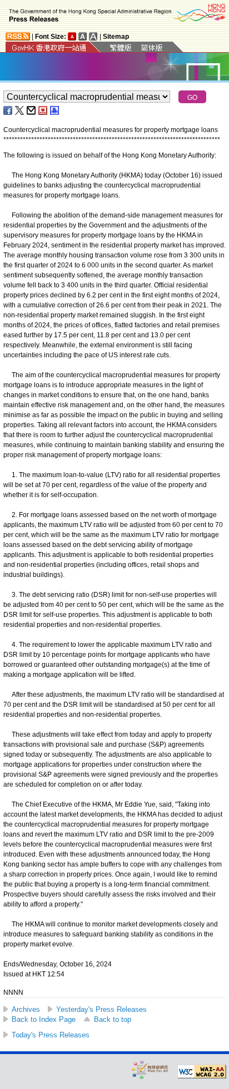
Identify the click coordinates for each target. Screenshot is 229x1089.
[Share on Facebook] (8, 110)
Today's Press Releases (50, 1035)
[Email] (32, 110)
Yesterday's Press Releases (101, 1009)
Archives (26, 1009)
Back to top (112, 1019)
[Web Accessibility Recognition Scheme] (150, 1069)
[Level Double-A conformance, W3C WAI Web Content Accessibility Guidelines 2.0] (201, 1072)
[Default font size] (72, 36)
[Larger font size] (82, 36)
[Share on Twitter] (20, 110)
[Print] (55, 110)
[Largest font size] (93, 36)
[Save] (43, 110)
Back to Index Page (44, 1019)
